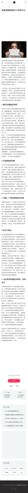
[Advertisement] (14, 27)
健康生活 (21, 468)
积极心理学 (14, 468)
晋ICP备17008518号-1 (22, 485)
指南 (17, 386)
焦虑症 (11, 386)
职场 (21, 472)
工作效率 (14, 472)
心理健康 (6, 472)
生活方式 (6, 468)
